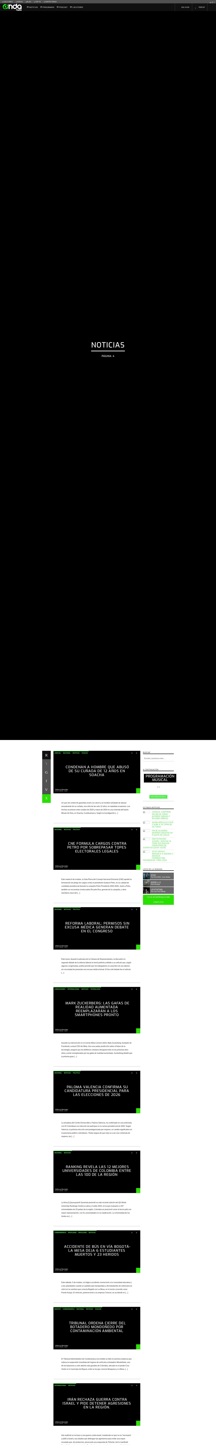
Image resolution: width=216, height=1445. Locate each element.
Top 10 (38, 2)
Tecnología (95, 1030)
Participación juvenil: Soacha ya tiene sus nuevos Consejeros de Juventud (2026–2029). (157, 884)
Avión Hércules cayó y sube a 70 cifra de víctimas (162, 866)
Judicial (57, 794)
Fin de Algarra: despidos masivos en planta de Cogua (162, 874)
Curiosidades (59, 1030)
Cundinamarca (60, 1274)
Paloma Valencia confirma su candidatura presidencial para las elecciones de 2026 (96, 1132)
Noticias (33, 7)
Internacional (73, 1030)
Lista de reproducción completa (158, 941)
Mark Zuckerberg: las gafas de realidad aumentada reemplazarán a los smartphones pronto (97, 1050)
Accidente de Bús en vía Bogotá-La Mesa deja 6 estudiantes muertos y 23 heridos (97, 1291)
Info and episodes (158, 838)
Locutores (8, 2)
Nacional (67, 794)
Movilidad (72, 1274)
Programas (48, 7)
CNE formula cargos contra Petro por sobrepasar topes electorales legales (97, 888)
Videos (20, 2)
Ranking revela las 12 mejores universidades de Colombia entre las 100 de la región (96, 1212)
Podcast (63, 7)
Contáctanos (51, 2)
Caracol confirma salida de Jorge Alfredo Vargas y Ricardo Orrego (161, 856)
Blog (29, 2)
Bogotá (57, 1350)
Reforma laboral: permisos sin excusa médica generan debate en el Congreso (97, 968)
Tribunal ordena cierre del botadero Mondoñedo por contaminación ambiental (97, 1368)
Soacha (85, 794)
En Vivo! (185, 7)
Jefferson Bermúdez (61, 831)
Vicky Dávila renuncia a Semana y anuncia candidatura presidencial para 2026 (158, 897)
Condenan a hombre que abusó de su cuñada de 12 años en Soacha (97, 812)
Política (76, 870)
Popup (201, 7)
